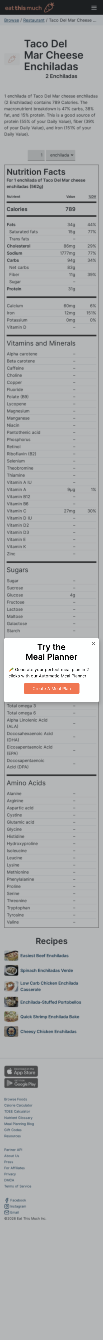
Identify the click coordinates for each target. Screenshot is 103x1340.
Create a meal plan (51, 688)
